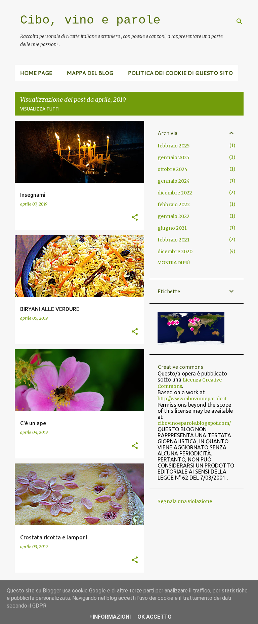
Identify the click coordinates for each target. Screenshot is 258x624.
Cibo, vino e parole (90, 20)
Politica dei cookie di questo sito (180, 73)
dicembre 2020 (175, 252)
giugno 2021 (172, 228)
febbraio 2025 (174, 146)
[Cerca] (239, 21)
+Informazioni (110, 617)
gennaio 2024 (174, 181)
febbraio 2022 (174, 205)
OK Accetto (154, 617)
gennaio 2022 (173, 216)
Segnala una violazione (185, 501)
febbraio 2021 (173, 240)
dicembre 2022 (175, 193)
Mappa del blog (90, 73)
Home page (36, 73)
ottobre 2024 (172, 169)
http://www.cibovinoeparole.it (192, 399)
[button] (135, 217)
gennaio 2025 (173, 157)
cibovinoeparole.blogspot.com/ (194, 423)
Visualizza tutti (39, 109)
